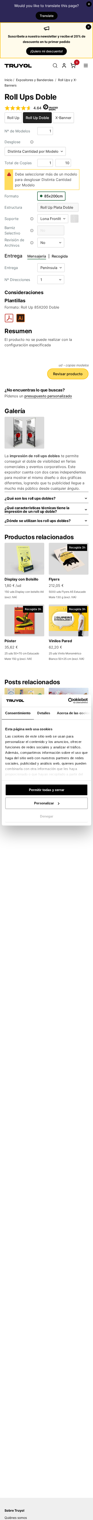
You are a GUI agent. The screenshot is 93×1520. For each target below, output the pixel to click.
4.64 (37, 108)
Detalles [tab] (43, 713)
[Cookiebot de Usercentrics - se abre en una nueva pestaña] (68, 701)
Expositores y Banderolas (34, 80)
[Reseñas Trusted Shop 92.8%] (18, 108)
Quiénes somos (16, 1518)
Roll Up (13, 117)
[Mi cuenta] (64, 65)
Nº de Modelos (17, 131)
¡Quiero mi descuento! (46, 51)
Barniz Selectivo (12, 230)
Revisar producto (68, 374)
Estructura (13, 207)
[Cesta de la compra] (73, 65)
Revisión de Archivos (14, 243)
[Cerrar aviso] (89, 4)
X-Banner (63, 117)
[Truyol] (18, 65)
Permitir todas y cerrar (46, 790)
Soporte (12, 218)
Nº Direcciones (17, 279)
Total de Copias (18, 163)
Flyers (54, 579)
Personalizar (44, 803)
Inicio (8, 80)
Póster (10, 641)
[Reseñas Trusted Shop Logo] (50, 108)
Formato (12, 196)
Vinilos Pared (60, 641)
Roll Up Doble (37, 117)
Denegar (46, 816)
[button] (85, 65)
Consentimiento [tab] (17, 713)
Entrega (11, 267)
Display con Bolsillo (21, 579)
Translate (46, 16)
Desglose (12, 142)
